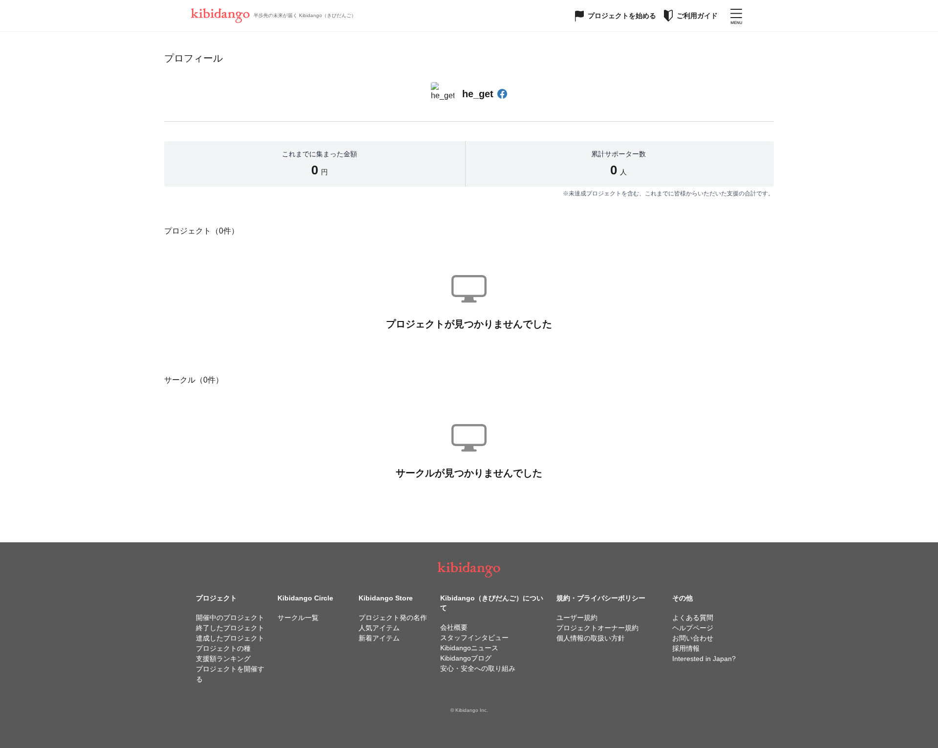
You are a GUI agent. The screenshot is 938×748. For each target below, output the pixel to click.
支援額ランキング (223, 659)
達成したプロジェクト (230, 638)
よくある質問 (692, 617)
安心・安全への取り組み (477, 668)
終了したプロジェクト (230, 628)
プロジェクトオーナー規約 (597, 628)
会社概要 (454, 627)
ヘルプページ (692, 628)
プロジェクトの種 (223, 648)
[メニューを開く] (736, 15)
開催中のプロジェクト (230, 617)
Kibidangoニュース (469, 648)
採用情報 (686, 648)
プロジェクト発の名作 (393, 617)
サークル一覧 (298, 617)
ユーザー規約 (576, 617)
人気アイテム (379, 628)
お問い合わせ (692, 638)
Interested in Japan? (704, 659)
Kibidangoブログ (465, 658)
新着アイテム (379, 638)
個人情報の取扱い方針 (590, 638)
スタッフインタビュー (474, 637)
